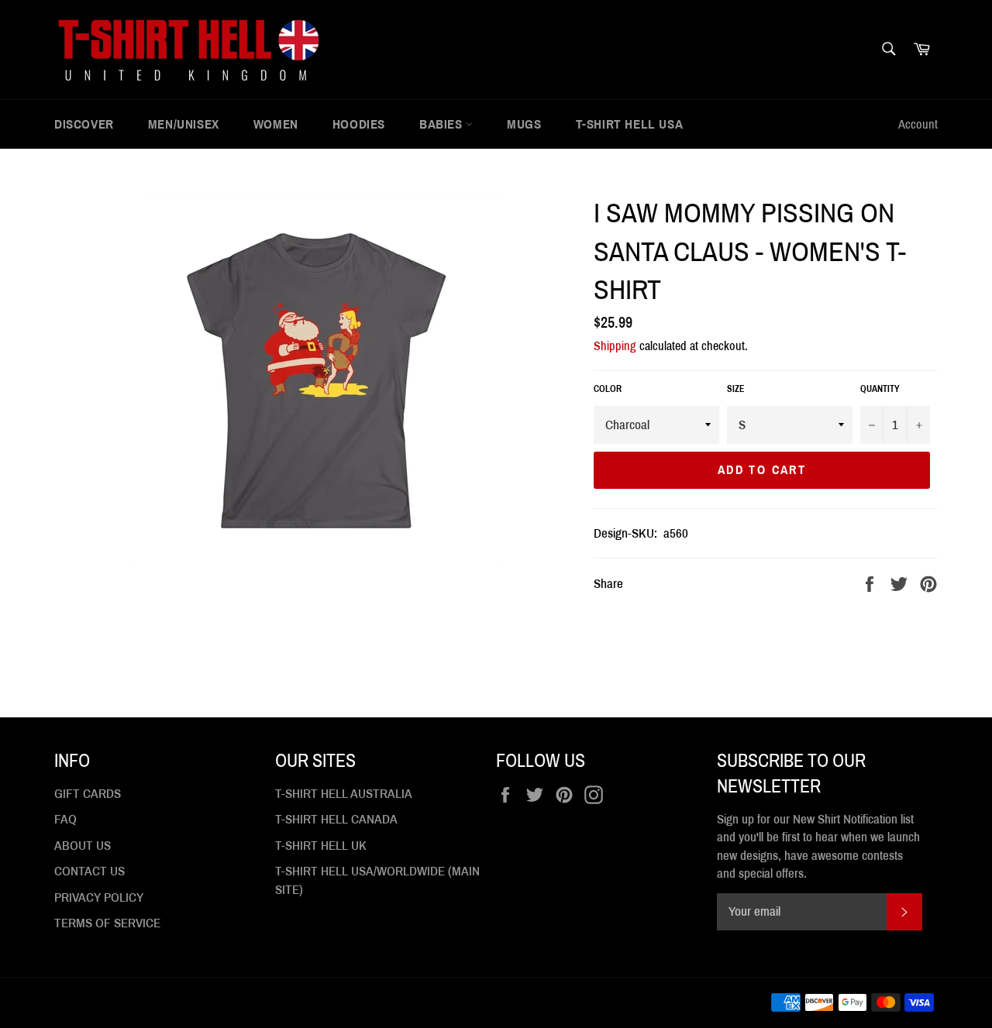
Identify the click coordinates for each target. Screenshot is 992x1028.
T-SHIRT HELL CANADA (336, 819)
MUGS (524, 124)
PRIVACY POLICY (98, 897)
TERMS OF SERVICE (107, 923)
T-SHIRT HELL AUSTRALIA (343, 793)
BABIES (442, 124)
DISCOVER (84, 124)
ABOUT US (82, 845)
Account (918, 124)
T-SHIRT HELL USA (630, 124)
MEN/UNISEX (183, 124)
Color (608, 388)
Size (736, 388)
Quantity (880, 388)
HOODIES (358, 124)
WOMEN (275, 124)
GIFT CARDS (87, 793)
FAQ (65, 819)
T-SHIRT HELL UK (321, 845)
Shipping (615, 345)
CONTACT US (89, 871)
